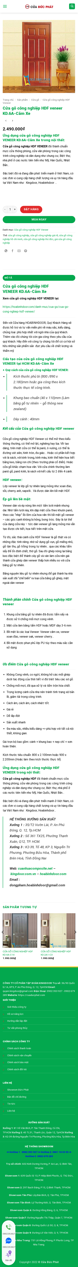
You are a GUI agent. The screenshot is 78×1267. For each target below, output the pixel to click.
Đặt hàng (31, 209)
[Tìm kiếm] (72, 6)
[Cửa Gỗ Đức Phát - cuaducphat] (39, 6)
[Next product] (6, 121)
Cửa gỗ (35, 99)
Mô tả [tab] (8, 277)
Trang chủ (8, 99)
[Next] (75, 939)
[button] (5, 6)
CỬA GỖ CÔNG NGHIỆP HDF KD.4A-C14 (18, 953)
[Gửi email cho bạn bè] (19, 251)
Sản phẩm (22, 99)
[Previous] (3, 939)
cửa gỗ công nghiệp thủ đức (38, 239)
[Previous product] (12, 121)
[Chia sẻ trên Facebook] (13, 251)
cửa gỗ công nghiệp (18, 235)
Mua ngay (39, 219)
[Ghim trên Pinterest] (26, 251)
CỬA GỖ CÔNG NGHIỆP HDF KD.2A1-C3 (56, 953)
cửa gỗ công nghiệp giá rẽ (44, 235)
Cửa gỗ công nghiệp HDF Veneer (31, 229)
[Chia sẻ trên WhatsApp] (6, 251)
